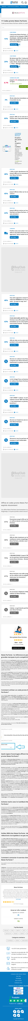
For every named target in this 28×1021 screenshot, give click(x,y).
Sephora (18, 930)
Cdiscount (6, 930)
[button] (15, 44)
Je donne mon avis (17, 648)
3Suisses (15, 933)
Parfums (17, 940)
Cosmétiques (10, 940)
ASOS (24, 930)
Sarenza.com (8, 933)
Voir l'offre (13, 103)
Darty (12, 930)
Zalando (22, 933)
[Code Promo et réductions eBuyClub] (14, 2)
